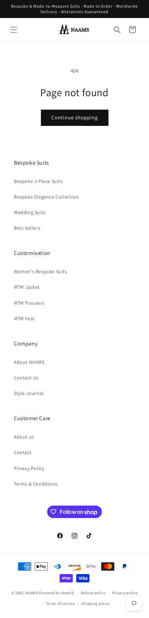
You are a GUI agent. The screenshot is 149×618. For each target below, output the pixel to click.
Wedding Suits (30, 212)
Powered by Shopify (56, 592)
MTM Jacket (27, 287)
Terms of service (60, 603)
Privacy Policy (29, 468)
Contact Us (26, 378)
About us (24, 437)
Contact (23, 452)
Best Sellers (27, 228)
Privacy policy (125, 592)
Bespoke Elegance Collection (46, 197)
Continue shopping (74, 117)
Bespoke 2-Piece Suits (38, 181)
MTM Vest (24, 318)
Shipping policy (95, 603)
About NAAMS (29, 362)
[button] (13, 29)
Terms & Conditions (36, 484)
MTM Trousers (29, 303)
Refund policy (93, 592)
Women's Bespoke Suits (40, 271)
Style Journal (29, 393)
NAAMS (31, 592)
